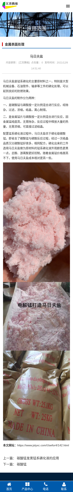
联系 (64, 489)
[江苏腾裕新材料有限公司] (10, 6)
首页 (9, 489)
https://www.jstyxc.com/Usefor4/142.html (43, 445)
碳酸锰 (22, 464)
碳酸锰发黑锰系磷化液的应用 (38, 458)
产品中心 (27, 489)
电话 (45, 489)
